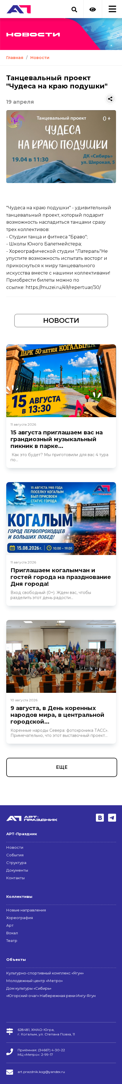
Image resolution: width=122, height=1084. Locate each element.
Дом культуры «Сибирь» (28, 988)
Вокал (12, 933)
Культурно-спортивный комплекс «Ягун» (45, 973)
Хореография (19, 917)
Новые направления (26, 910)
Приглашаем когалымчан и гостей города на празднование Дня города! (60, 577)
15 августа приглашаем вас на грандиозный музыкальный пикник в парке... (56, 439)
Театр (11, 940)
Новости (39, 58)
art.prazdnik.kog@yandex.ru (41, 1072)
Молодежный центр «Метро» (34, 980)
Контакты (15, 878)
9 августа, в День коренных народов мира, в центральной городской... (57, 715)
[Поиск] (74, 6)
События (15, 855)
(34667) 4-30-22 (51, 1050)
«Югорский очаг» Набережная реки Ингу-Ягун (51, 995)
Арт (10, 925)
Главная (14, 58)
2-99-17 (47, 1054)
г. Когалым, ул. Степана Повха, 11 (46, 1034)
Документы (17, 870)
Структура (16, 862)
